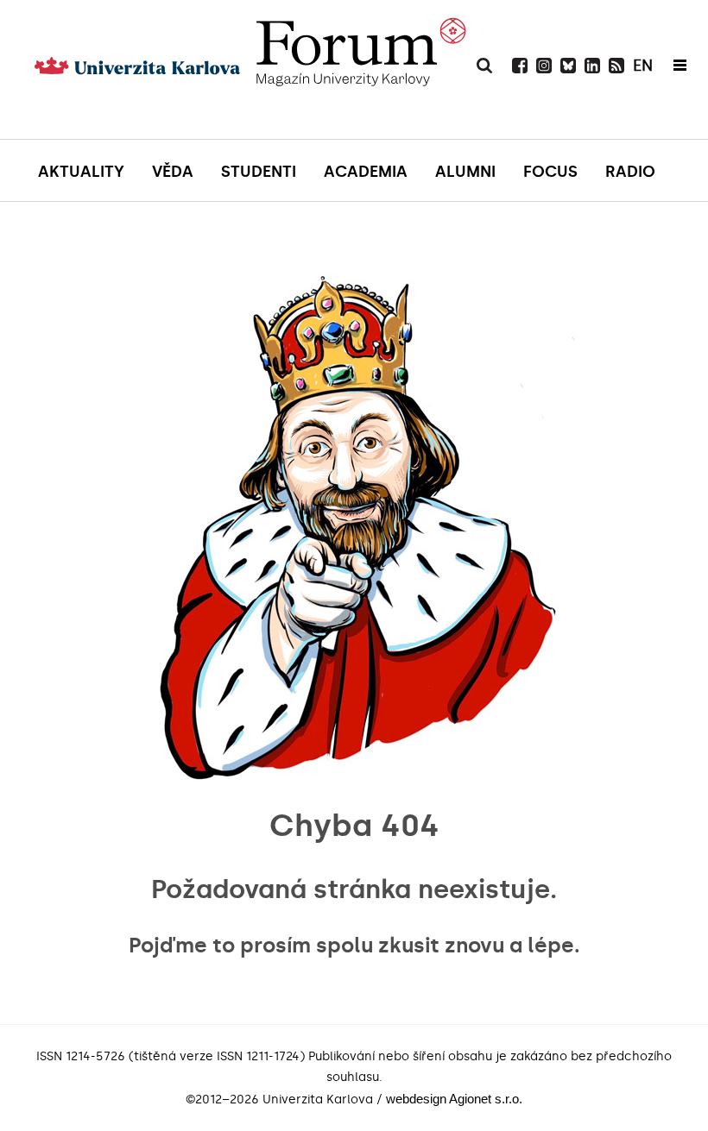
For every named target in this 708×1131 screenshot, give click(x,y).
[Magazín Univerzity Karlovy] (360, 90)
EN (643, 65)
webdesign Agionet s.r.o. (454, 1098)
